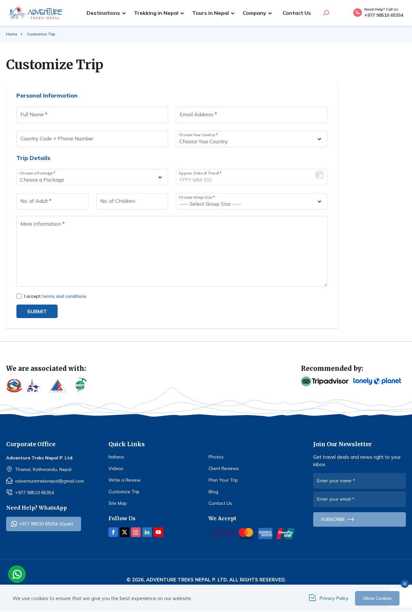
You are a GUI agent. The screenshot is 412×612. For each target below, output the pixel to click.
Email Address (198, 114)
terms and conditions (64, 296)
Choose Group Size (197, 197)
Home (11, 34)
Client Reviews (224, 468)
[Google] (377, 381)
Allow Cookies (377, 598)
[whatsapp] (18, 574)
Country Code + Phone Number (56, 138)
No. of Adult (36, 201)
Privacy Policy (334, 598)
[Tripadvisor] (325, 381)
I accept (55, 296)
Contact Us (297, 13)
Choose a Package (37, 173)
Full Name (33, 114)
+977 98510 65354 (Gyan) (46, 524)
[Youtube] (158, 532)
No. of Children (117, 201)
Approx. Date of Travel (200, 173)
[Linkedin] (147, 532)
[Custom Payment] (252, 533)
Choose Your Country (198, 134)
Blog (213, 491)
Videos (115, 468)
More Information (42, 224)
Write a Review (124, 480)
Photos (216, 457)
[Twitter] (124, 532)
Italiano (116, 457)
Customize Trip (123, 491)
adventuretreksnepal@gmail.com (49, 481)
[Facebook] (113, 532)
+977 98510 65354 (34, 492)
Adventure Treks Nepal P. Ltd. (187, 580)
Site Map (117, 503)
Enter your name (336, 481)
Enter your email (335, 499)
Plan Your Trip (223, 480)
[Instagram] (136, 532)
